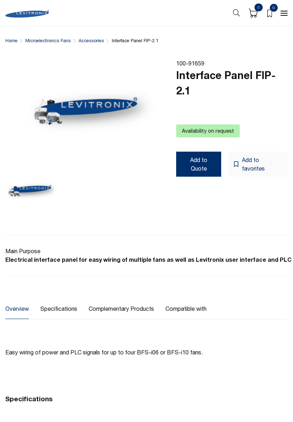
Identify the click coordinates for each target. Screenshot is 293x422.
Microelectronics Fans (48, 40)
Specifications (58, 308)
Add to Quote (198, 164)
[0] (269, 13)
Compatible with (186, 308)
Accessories (91, 40)
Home (11, 40)
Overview (17, 308)
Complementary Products (121, 308)
